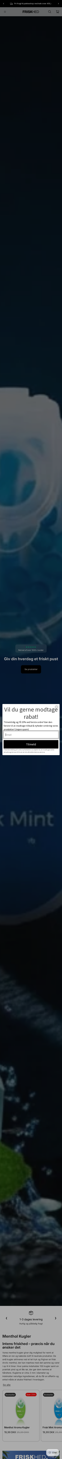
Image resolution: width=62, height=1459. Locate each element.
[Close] (56, 707)
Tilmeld (31, 744)
